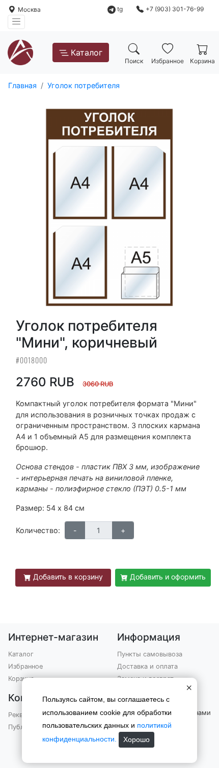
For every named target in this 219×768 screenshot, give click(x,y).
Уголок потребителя (83, 85)
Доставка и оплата (147, 666)
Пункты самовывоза (149, 654)
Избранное (25, 666)
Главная (22, 85)
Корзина (21, 678)
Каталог (86, 52)
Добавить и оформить (168, 576)
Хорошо (136, 739)
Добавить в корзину (68, 576)
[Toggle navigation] (16, 22)
